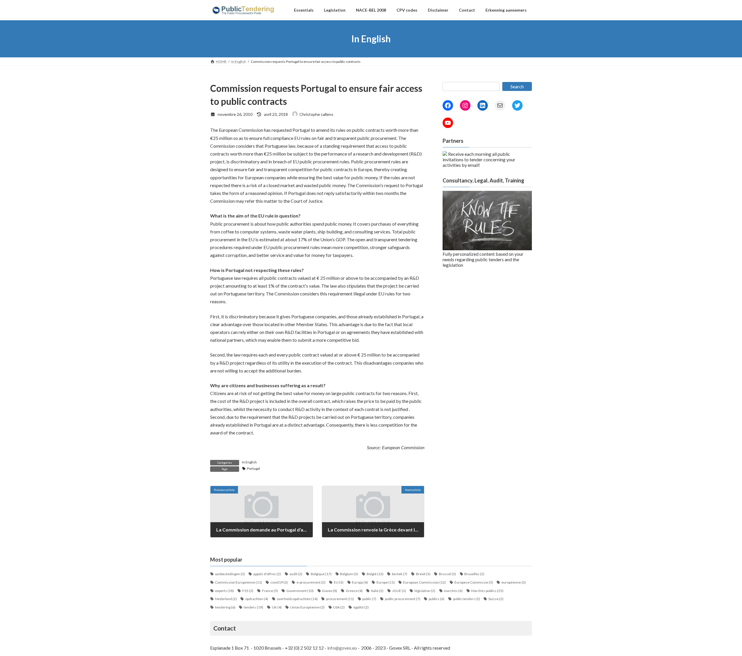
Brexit (423, 574)
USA (339, 607)
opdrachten (256, 599)
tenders (253, 607)
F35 (247, 591)
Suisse (495, 599)
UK (277, 607)
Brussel (447, 574)
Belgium (349, 574)
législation (424, 591)
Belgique (321, 574)
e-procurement (311, 582)
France (270, 591)
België (375, 574)
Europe (386, 582)
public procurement (402, 599)
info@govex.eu (342, 647)
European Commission (424, 582)
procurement (340, 599)
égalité (361, 607)
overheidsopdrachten (297, 599)
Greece (354, 591)
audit (296, 574)
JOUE (399, 591)
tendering (225, 607)
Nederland (226, 599)
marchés (453, 591)
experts (224, 591)
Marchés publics (487, 591)
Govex (329, 591)
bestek (399, 574)
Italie (377, 591)
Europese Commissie (473, 582)
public (369, 599)
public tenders (466, 599)
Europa (360, 582)
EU (338, 582)
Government (300, 591)
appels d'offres (267, 574)
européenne (513, 582)
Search (517, 86)
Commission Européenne (238, 582)
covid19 (279, 582)
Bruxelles (474, 574)
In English (249, 462)
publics (436, 599)
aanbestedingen (230, 574)
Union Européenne (307, 607)
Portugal (253, 468)
